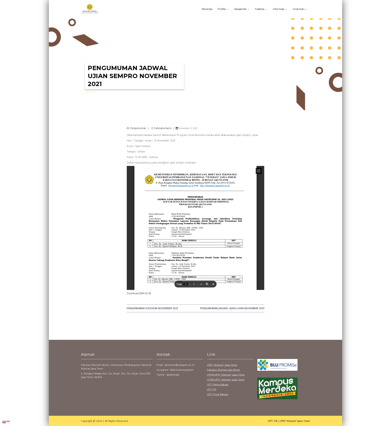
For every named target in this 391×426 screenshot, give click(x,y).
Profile (222, 9)
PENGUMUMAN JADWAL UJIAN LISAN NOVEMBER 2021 (232, 308)
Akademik (240, 9)
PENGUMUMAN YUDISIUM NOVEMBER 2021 (152, 308)
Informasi (278, 9)
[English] (4, 421)
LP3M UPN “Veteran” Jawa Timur (226, 379)
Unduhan (299, 9)
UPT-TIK (211, 389)
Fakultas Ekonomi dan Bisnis (223, 369)
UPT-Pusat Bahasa (217, 394)
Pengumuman (138, 128)
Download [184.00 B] (139, 293)
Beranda (207, 9)
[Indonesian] (8, 421)
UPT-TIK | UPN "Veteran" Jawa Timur (289, 420)
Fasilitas (259, 9)
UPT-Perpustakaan (217, 384)
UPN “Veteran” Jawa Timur (222, 364)
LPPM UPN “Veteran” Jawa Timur (226, 374)
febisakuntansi (162, 128)
